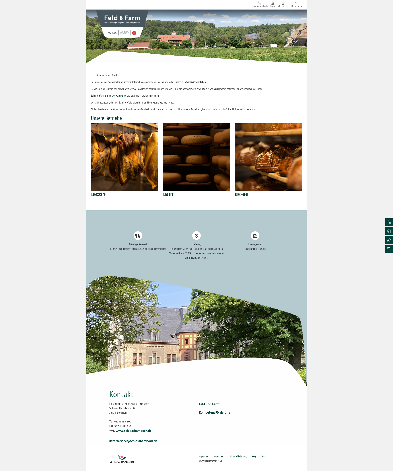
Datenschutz (219, 456)
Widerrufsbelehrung (238, 456)
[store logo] (122, 24)
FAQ (254, 456)
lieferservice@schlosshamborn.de (133, 441)
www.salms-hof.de (121, 95)
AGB (263, 456)
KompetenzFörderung (214, 412)
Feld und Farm (209, 404)
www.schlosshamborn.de (134, 431)
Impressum (203, 456)
